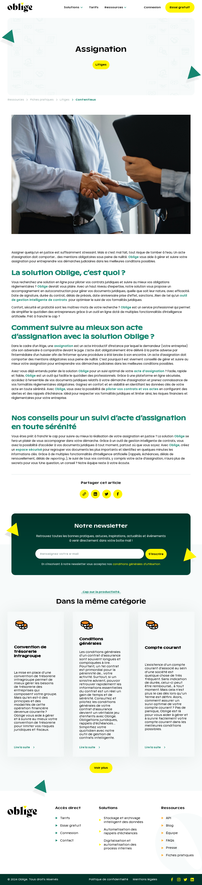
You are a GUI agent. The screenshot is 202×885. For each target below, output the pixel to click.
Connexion (152, 7)
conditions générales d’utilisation (136, 564)
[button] (73, 7)
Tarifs (93, 7)
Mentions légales (145, 879)
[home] (28, 7)
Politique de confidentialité (108, 879)
